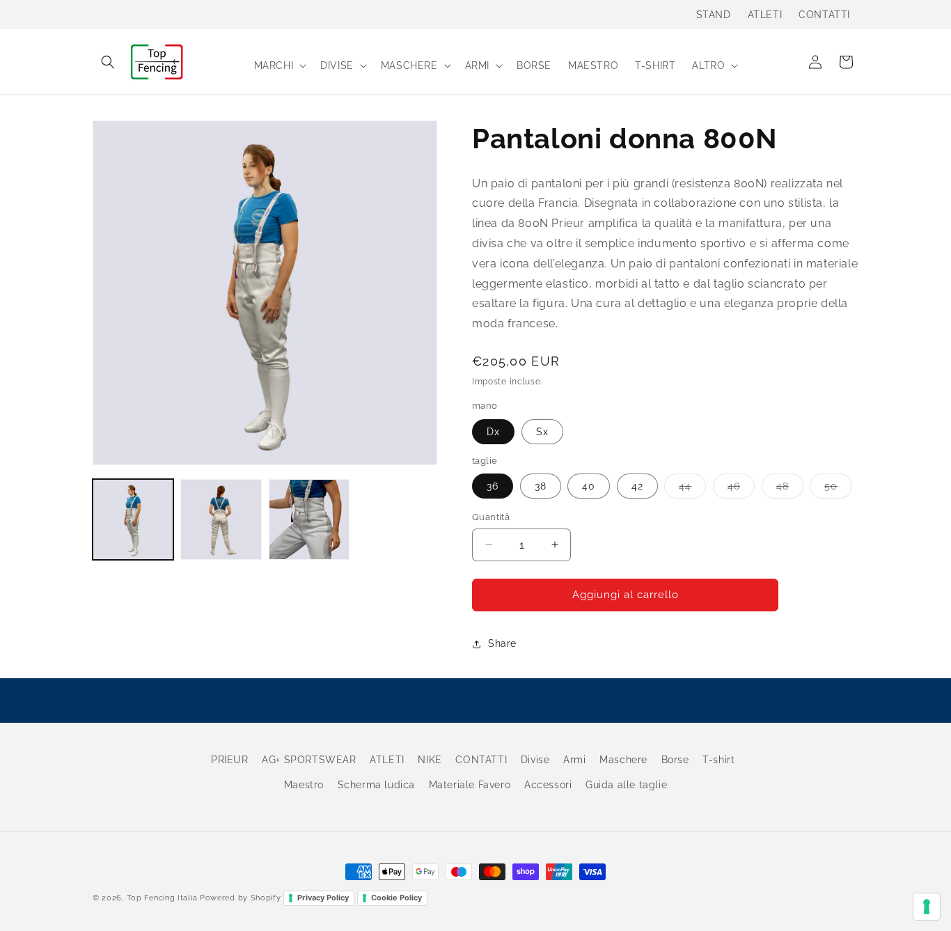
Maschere (623, 759)
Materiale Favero (470, 784)
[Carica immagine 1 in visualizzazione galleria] (133, 519)
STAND (713, 14)
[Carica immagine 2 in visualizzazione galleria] (220, 519)
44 (692, 489)
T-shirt (718, 759)
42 (637, 486)
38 (541, 486)
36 (492, 486)
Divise (535, 759)
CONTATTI (824, 14)
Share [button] (502, 643)
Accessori (548, 784)
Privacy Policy (323, 897)
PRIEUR (230, 759)
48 (789, 489)
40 (588, 486)
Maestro (304, 784)
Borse (675, 759)
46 (741, 489)
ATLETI (765, 14)
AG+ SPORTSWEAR (309, 759)
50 (838, 489)
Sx (542, 431)
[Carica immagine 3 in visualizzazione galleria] (309, 519)
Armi (574, 759)
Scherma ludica (376, 784)
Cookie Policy (396, 897)
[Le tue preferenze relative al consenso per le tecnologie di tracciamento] (926, 906)
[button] (108, 62)
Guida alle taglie (626, 784)
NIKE (429, 759)
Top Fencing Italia (162, 897)
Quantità (491, 517)
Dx (493, 431)
